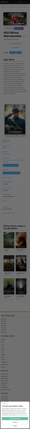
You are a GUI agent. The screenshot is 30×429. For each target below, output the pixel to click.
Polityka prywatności (22, 414)
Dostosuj (15, 422)
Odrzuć (15, 425)
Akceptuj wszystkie (15, 418)
